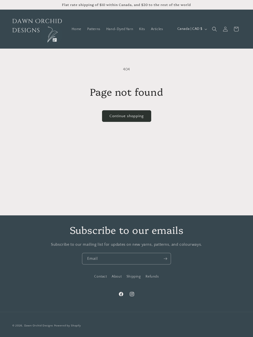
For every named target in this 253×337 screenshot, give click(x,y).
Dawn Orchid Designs (38, 325)
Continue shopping (126, 116)
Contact (100, 277)
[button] (214, 29)
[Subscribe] (165, 258)
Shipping (133, 277)
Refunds (152, 277)
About (117, 277)
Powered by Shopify (67, 325)
